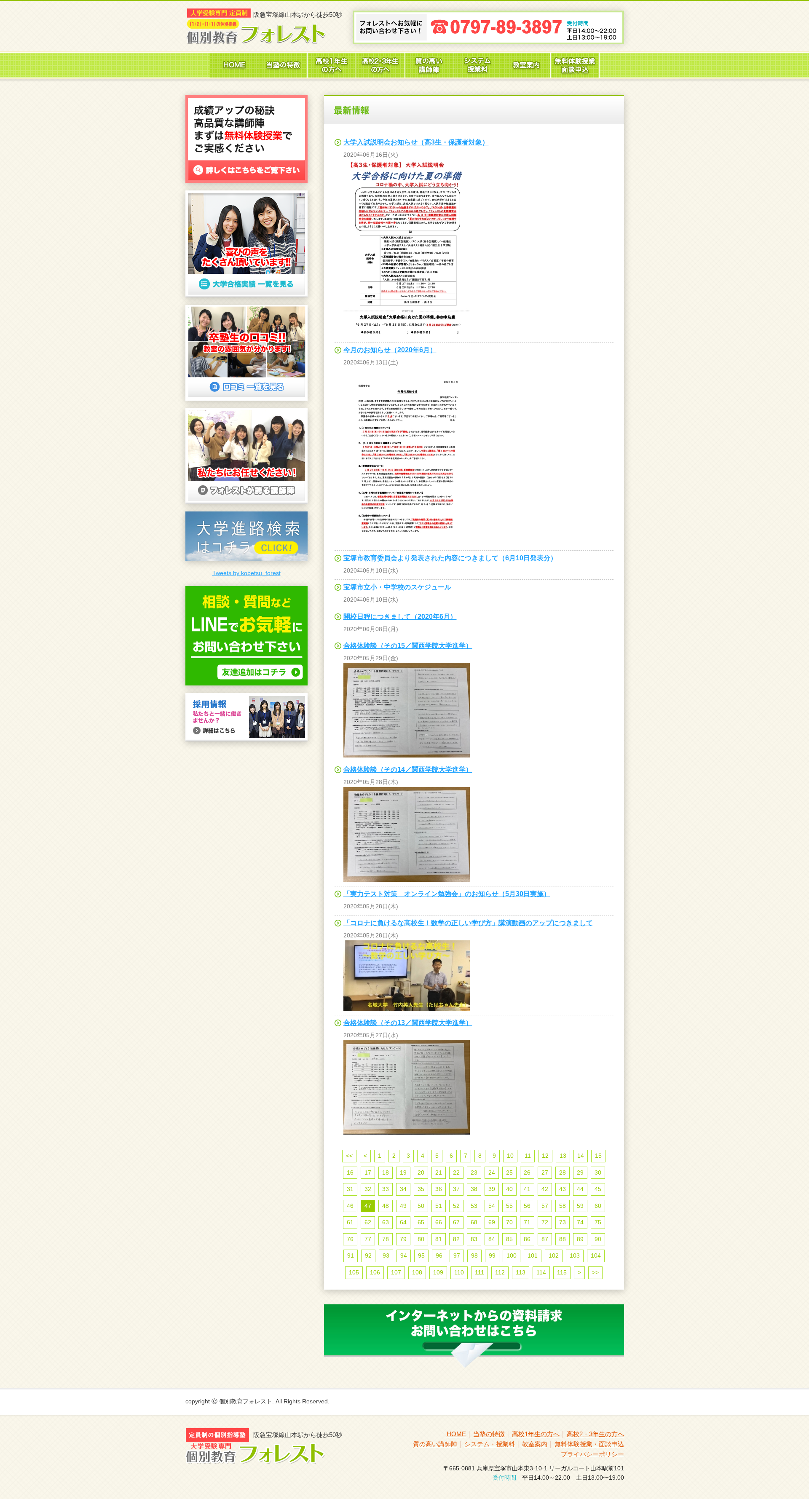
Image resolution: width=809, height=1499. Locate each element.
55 (509, 1205)
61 (350, 1222)
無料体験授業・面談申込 (589, 1444)
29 (580, 1172)
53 (474, 1205)
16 (350, 1172)
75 (598, 1222)
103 (575, 1255)
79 (403, 1239)
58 (562, 1205)
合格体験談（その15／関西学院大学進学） (407, 645)
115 (562, 1272)
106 (375, 1272)
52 (456, 1205)
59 (580, 1205)
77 (367, 1239)
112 (500, 1272)
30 (598, 1172)
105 (354, 1272)
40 (509, 1189)
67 (456, 1222)
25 (509, 1172)
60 (598, 1205)
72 (544, 1222)
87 (544, 1239)
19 (403, 1172)
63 (385, 1222)
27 (544, 1172)
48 (385, 1205)
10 (510, 1155)
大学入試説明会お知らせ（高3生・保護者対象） (416, 142)
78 (385, 1239)
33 (385, 1189)
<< (349, 1155)
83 (474, 1239)
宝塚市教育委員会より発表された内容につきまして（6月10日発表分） (450, 558)
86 (527, 1239)
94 (403, 1255)
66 (438, 1222)
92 (368, 1255)
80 (421, 1239)
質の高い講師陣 (435, 1444)
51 (438, 1205)
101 (533, 1255)
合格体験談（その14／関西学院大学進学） (407, 769)
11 (528, 1155)
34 (403, 1189)
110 (459, 1272)
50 (421, 1205)
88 (562, 1239)
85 (509, 1239)
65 (421, 1222)
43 (562, 1189)
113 (520, 1272)
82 (456, 1239)
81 (438, 1239)
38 (474, 1189)
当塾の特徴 (489, 1433)
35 (421, 1189)
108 (417, 1272)
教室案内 (534, 1444)
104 (596, 1255)
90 (598, 1239)
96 (439, 1255)
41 (527, 1189)
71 (527, 1222)
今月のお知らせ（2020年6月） (390, 349)
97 (456, 1255)
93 (386, 1255)
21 (438, 1172)
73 (562, 1222)
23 (474, 1172)
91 (350, 1255)
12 (545, 1155)
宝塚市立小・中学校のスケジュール (397, 587)
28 (562, 1172)
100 (511, 1255)
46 (350, 1205)
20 (421, 1172)
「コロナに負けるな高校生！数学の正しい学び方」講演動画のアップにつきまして (468, 922)
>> (595, 1272)
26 (527, 1172)
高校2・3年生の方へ (595, 1433)
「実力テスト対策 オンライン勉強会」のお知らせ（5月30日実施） (446, 893)
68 (474, 1222)
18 (385, 1172)
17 (367, 1172)
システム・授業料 (489, 1444)
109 (438, 1272)
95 (421, 1255)
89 (580, 1239)
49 (403, 1205)
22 (456, 1172)
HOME (456, 1433)
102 (554, 1255)
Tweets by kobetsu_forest (246, 573)
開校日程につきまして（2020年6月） (400, 616)
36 (438, 1189)
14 (580, 1155)
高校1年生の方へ (536, 1433)
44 (580, 1189)
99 (492, 1255)
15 (598, 1155)
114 (541, 1272)
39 (491, 1189)
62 (367, 1222)
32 (367, 1189)
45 (598, 1189)
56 (527, 1205)
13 (563, 1155)
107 (396, 1272)
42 (544, 1189)
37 (456, 1189)
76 (350, 1239)
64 (403, 1222)
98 (474, 1255)
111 (479, 1272)
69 (491, 1222)
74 (580, 1222)
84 (491, 1239)
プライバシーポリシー (592, 1454)
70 (509, 1222)
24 (491, 1172)
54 (491, 1205)
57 (544, 1205)
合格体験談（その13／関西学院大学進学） (407, 1022)
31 (350, 1189)
